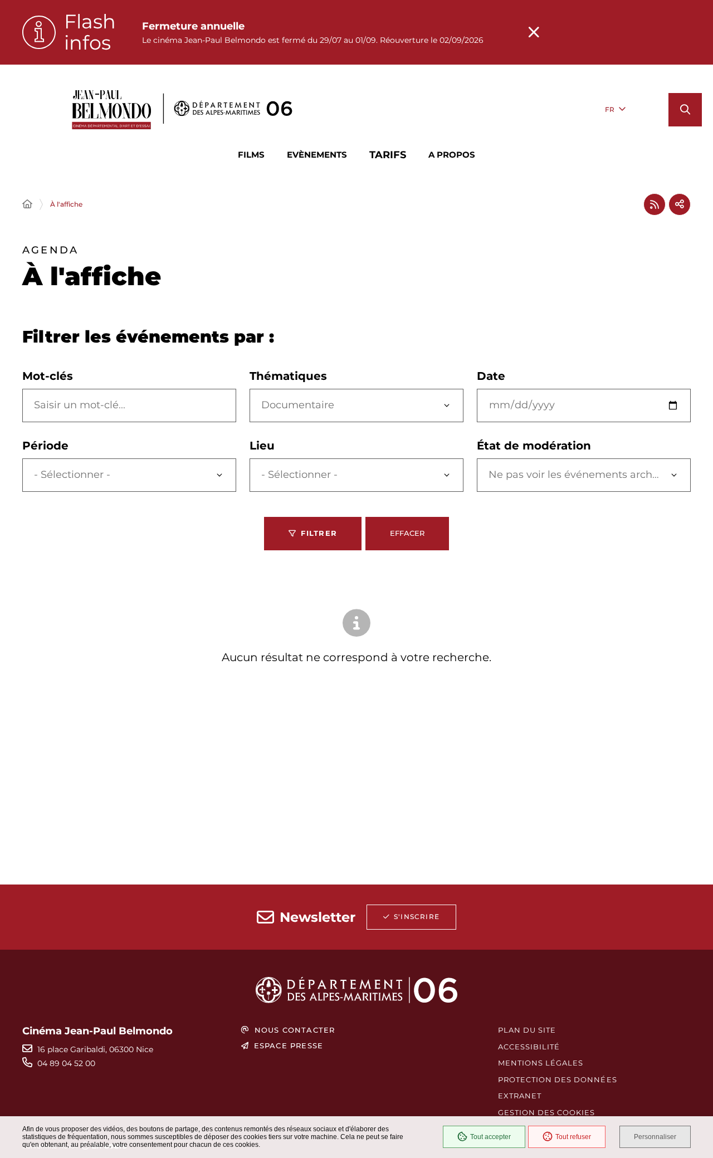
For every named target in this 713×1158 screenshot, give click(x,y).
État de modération (534, 445)
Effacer (407, 533)
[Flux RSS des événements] (654, 204)
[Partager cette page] (679, 204)
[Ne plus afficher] (533, 32)
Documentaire (297, 405)
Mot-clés (47, 376)
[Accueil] (27, 204)
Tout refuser (573, 1137)
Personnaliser (655, 1137)
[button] (685, 109)
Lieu (262, 445)
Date (491, 376)
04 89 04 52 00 (66, 1063)
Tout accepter (490, 1137)
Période (45, 445)
